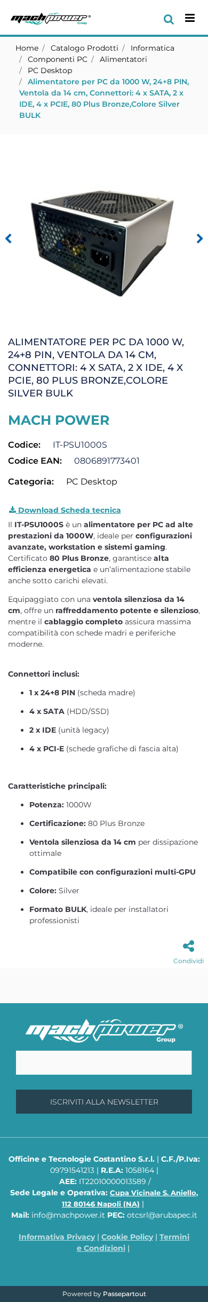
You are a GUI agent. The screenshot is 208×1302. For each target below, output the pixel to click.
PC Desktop (50, 70)
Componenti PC (57, 59)
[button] (104, 232)
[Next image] (200, 239)
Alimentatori (123, 59)
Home (26, 48)
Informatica (152, 48)
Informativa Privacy (57, 1237)
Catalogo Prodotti (84, 48)
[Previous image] (8, 239)
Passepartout (124, 1294)
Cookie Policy (127, 1237)
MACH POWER (58, 420)
